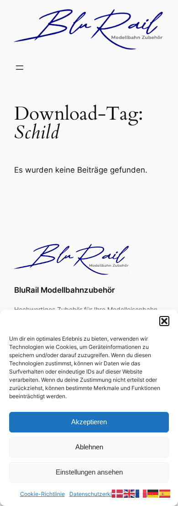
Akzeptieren (89, 422)
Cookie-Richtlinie (42, 493)
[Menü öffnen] (19, 67)
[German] (153, 493)
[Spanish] (165, 493)
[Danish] (118, 493)
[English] (130, 493)
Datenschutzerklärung (97, 493)
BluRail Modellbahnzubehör (64, 290)
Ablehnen (89, 447)
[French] (141, 493)
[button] (164, 321)
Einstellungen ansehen (89, 472)
